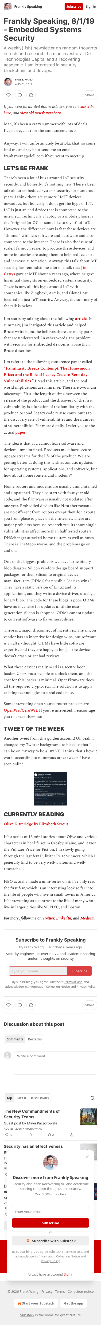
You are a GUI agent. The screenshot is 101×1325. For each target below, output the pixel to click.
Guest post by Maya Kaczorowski (30, 1123)
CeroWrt (29, 710)
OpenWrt (12, 710)
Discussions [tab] (40, 1098)
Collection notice (81, 1291)
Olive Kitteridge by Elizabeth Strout (36, 824)
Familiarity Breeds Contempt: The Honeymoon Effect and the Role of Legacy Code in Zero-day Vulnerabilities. (47, 374)
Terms (60, 1291)
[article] (50, 1123)
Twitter (48, 918)
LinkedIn (63, 918)
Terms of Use (73, 1251)
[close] (87, 1157)
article (81, 319)
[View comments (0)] (19, 95)
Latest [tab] (21, 1098)
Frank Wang (24, 79)
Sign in (91, 6)
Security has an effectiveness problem (33, 1149)
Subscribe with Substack (54, 1240)
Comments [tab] (15, 1039)
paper (20, 432)
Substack (27, 1315)
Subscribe (73, 6)
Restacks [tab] (35, 1039)
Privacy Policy (50, 1261)
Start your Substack (38, 1303)
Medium (87, 918)
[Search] (92, 1098)
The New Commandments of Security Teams (32, 1114)
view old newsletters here (40, 113)
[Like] (8, 95)
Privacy (46, 1291)
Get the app (73, 1303)
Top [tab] (9, 1098)
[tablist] (24, 1039)
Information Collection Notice (59, 1256)
